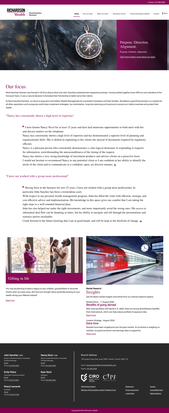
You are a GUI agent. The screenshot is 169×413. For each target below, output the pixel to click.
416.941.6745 (14, 395)
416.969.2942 (51, 380)
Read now (10, 300)
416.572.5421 (14, 380)
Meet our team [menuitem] (101, 14)
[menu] (164, 13)
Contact (156, 14)
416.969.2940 (51, 366)
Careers (153, 387)
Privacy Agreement (132, 390)
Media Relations (155, 393)
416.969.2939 (160, 2)
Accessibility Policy (156, 390)
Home (76, 14)
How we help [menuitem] (87, 14)
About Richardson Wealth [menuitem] (139, 14)
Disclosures (130, 387)
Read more (91, 315)
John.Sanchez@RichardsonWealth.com (101, 365)
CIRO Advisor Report (88, 387)
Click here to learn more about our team (137, 57)
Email (6, 363)
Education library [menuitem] (118, 14)
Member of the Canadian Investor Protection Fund (98, 390)
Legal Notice (130, 393)
